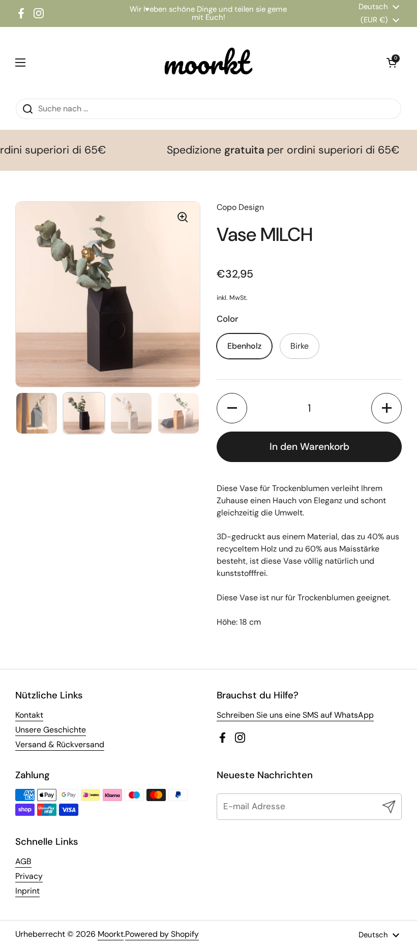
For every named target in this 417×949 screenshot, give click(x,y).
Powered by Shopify (162, 934)
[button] (232, 408)
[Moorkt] (206, 62)
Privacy (29, 876)
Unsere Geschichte (50, 729)
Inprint (27, 890)
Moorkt (111, 934)
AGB (23, 861)
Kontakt (29, 715)
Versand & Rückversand (59, 744)
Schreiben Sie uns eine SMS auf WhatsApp (295, 715)
